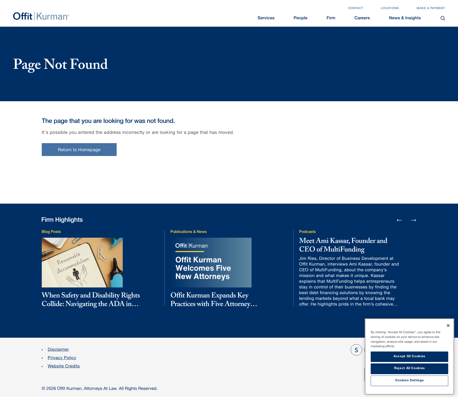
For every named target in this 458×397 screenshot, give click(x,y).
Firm (331, 18)
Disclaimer (58, 350)
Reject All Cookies (409, 368)
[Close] (448, 325)
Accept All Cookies (409, 356)
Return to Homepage (79, 150)
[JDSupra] (356, 350)
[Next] (414, 220)
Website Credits (64, 367)
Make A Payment (431, 8)
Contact (355, 8)
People (300, 18)
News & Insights (405, 18)
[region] (409, 356)
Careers (362, 18)
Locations (390, 8)
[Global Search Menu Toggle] (443, 18)
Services (266, 18)
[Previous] (399, 220)
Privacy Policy (62, 358)
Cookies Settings (409, 380)
